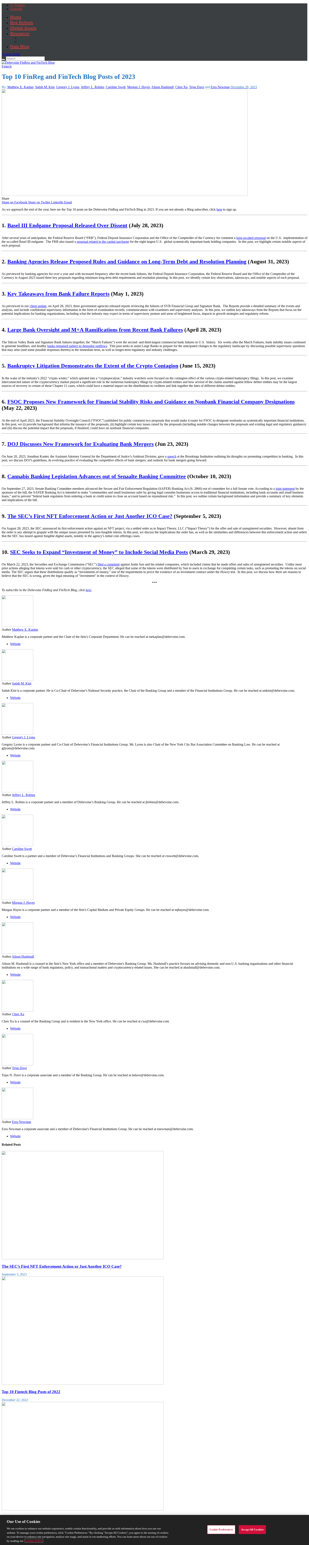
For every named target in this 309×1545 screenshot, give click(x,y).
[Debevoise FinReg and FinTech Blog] (28, 62)
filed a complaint (109, 564)
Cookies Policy (34, 1540)
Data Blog (19, 46)
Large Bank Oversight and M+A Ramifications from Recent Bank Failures (95, 330)
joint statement (285, 488)
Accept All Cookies (252, 1529)
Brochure (24, 38)
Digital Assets (23, 28)
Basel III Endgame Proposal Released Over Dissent (67, 225)
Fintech (7, 66)
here (219, 209)
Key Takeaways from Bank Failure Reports (58, 294)
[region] (154, 1530)
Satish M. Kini (44, 87)
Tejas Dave (196, 87)
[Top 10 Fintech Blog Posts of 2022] (83, 1383)
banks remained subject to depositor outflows (77, 346)
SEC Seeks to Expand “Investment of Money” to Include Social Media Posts (99, 552)
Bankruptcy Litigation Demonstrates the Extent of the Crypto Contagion (92, 366)
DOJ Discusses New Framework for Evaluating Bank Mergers (80, 444)
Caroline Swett (115, 87)
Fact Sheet (25, 42)
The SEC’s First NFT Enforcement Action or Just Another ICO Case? (89, 516)
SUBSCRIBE (11, 54)
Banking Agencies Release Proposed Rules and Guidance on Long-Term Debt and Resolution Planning (126, 262)
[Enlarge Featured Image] (125, 194)
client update (38, 306)
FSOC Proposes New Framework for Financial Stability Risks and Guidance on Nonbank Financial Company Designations (151, 402)
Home (15, 17)
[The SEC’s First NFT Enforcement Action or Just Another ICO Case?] (83, 1258)
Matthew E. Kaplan (20, 87)
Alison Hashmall (162, 87)
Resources (19, 33)
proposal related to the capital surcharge (103, 241)
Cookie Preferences (221, 1529)
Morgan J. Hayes (138, 87)
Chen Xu (181, 87)
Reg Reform (21, 22)
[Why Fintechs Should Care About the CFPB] (83, 1509)
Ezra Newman (220, 87)
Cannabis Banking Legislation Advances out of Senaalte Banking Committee (96, 476)
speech (171, 456)
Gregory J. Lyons (67, 87)
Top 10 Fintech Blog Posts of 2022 (31, 1392)
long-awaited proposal (251, 238)
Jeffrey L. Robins (92, 87)
